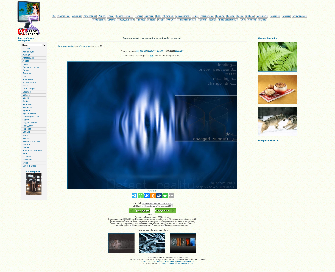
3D (53, 16)
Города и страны (124, 16)
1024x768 (151, 51)
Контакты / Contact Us (186, 261)
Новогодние (99, 20)
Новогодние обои (31, 116)
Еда (158, 16)
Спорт (161, 20)
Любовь (250, 16)
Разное (262, 20)
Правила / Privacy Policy (166, 261)
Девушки (149, 16)
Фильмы (171, 20)
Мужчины (275, 16)
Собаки (151, 20)
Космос (230, 16)
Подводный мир (126, 20)
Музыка (286, 16)
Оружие (111, 20)
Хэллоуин (27, 160)
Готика (138, 16)
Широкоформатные (228, 20)
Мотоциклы (262, 16)
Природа (141, 20)
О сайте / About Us (147, 261)
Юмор (25, 163)
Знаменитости (183, 16)
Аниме (102, 16)
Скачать (152, 191)
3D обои (26, 49)
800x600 (143, 51)
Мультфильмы (300, 16)
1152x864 (160, 51)
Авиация (76, 16)
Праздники (28, 126)
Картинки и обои (66, 46)
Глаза (110, 16)
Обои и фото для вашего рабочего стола (177, 263)
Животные (168, 16)
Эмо (243, 20)
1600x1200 (179, 51)
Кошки (240, 16)
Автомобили (90, 16)
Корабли (220, 16)
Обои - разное (29, 166)
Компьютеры (207, 16)
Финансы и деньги (187, 20)
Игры (195, 16)
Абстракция (63, 16)
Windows (252, 20)
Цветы (212, 20)
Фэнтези (202, 20)
